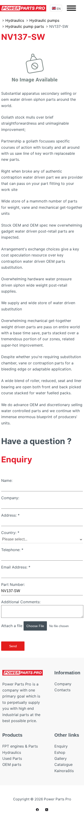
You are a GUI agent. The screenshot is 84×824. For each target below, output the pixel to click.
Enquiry (61, 746)
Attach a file (12, 625)
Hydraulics (14, 20)
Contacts (62, 690)
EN (59, 8)
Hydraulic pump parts (24, 26)
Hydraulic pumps (44, 20)
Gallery (60, 758)
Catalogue (63, 764)
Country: (10, 532)
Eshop (59, 752)
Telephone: (12, 549)
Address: (10, 515)
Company (62, 684)
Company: (10, 498)
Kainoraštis (64, 770)
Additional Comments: (20, 602)
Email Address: (15, 567)
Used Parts (12, 758)
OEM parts (11, 764)
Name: (6, 480)
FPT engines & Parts (20, 746)
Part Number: (13, 584)
